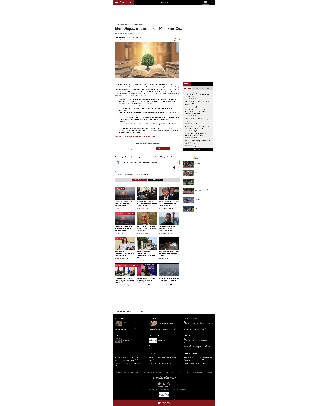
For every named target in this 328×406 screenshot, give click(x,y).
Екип (145, 390)
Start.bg (188, 372)
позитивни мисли (142, 174)
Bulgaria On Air (137, 372)
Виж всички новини (197, 149)
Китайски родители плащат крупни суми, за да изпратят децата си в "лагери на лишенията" (162, 328)
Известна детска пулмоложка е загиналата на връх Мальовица (124, 253)
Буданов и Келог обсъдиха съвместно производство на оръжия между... (147, 203)
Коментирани (205, 88)
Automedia (154, 335)
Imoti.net (171, 372)
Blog (184, 372)
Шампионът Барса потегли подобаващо (201, 162)
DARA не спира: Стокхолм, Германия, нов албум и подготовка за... (146, 280)
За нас (140, 390)
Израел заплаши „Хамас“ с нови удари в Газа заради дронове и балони (197, 127)
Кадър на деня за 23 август (130, 322)
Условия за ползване (182, 390)
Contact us (189, 399)
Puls (117, 354)
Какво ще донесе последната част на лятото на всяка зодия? (202, 358)
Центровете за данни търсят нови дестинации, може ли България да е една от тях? (198, 328)
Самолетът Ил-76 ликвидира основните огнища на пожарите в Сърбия (196, 119)
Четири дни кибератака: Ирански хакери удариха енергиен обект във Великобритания (197, 94)
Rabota (175, 372)
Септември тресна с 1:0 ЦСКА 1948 (202, 207)
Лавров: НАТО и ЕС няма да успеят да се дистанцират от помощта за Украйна (197, 103)
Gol (116, 335)
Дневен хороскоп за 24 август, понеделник (161, 363)
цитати (119, 174)
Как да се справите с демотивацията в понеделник (200, 339)
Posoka (199, 372)
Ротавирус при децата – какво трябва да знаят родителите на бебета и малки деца (128, 364)
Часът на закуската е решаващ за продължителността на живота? (167, 322)
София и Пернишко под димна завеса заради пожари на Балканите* (169, 280)
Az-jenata (154, 354)
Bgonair (153, 318)
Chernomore (194, 372)
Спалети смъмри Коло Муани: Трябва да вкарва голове (202, 189)
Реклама (159, 390)
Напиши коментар (139, 179)
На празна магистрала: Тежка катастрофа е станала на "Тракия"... (169, 253)
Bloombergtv (190, 318)
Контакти (151, 390)
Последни (187, 88)
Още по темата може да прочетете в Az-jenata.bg (135, 136)
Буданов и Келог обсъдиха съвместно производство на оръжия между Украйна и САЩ (197, 141)
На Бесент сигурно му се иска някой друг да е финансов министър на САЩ (202, 322)
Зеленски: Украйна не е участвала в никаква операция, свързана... (167, 228)
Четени (195, 88)
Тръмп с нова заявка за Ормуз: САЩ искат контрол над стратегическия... (169, 203)
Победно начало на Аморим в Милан (202, 171)
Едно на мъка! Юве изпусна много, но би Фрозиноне (203, 198)
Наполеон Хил (129, 174)
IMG (117, 372)
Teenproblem (190, 354)
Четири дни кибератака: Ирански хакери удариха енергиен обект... (123, 203)
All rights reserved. (161, 399)
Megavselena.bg (208, 372)
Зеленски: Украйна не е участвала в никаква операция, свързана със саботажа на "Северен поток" (196, 111)
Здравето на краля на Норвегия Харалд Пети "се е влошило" (195, 134)
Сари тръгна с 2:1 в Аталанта (202, 180)
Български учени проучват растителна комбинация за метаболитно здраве (130, 359)
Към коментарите (155, 179)
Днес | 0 (165, 2)
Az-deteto (180, 372)
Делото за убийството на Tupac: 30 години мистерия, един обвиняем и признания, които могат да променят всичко (197, 346)
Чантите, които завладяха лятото (194, 363)
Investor (119, 318)
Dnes (125, 372)
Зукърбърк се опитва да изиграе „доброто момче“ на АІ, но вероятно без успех (129, 328)
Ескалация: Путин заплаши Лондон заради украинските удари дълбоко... (124, 280)
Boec (202, 372)
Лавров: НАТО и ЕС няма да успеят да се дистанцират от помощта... (146, 228)
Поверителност (169, 390)
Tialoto (187, 335)
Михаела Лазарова (120, 39)
